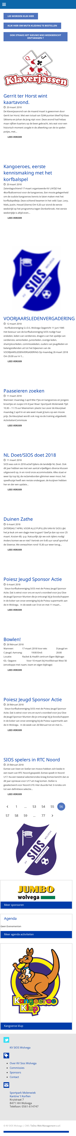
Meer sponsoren (14, 905)
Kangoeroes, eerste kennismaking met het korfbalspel (28, 172)
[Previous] (8, 807)
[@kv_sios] (6, 1040)
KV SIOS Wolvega (20, 1047)
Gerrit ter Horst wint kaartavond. (25, 99)
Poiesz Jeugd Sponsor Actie (33, 579)
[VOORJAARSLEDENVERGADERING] (36, 279)
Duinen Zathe (18, 519)
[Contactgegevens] (6, 1085)
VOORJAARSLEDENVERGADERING (39, 318)
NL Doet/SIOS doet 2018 (30, 455)
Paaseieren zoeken (24, 391)
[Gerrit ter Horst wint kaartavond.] (36, 71)
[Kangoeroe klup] (36, 1020)
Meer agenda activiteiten (19, 934)
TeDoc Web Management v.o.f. (45, 1125)
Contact (14, 1077)
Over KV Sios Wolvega (23, 1063)
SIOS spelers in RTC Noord (32, 759)
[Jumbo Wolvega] (36, 893)
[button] (4, 4)
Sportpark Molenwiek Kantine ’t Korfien (23, 1094)
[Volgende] (52, 816)
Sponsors (15, 1072)
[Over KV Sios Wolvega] (6, 1055)
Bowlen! (12, 639)
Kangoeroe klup (13, 1026)
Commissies (17, 1067)
